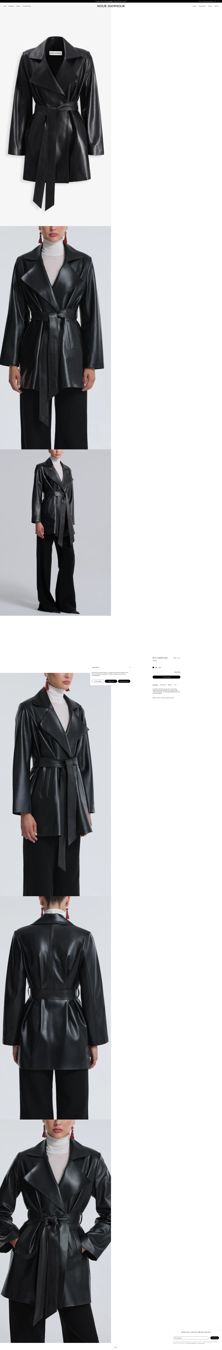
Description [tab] (155, 684)
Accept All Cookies (124, 681)
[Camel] (156, 667)
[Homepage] (111, 6)
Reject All (111, 681)
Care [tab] (175, 684)
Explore (18, 6)
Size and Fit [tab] (163, 684)
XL (162, 672)
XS (153, 672)
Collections (11, 6)
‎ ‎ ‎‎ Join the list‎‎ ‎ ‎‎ (214, 1338)
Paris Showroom (27, 6)
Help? (115, 1347)
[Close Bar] (218, 1)
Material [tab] (170, 684)
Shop (4, 6)
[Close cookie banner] (129, 667)
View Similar (177, 672)
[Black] (153, 667)
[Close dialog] (220, 1330)
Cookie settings (97, 681)
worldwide (110, 1)
